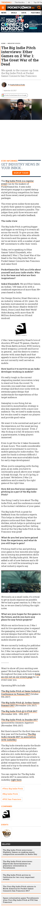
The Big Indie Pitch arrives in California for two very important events (18, 877)
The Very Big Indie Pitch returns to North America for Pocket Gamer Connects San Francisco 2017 (19, 888)
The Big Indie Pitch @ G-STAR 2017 (19, 711)
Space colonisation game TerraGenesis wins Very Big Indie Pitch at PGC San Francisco (21, 900)
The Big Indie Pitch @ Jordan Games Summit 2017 (20, 704)
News (3, 13)
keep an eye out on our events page (20, 675)
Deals (14, 13)
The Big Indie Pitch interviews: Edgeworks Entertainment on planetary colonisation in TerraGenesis (17, 864)
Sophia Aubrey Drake (17, 85)
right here (16, 780)
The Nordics (20, 2)
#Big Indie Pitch (10, 794)
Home (3, 43)
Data (23, 13)
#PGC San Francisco (11, 799)
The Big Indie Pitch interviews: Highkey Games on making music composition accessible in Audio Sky (20, 852)
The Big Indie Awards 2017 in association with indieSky (18, 737)
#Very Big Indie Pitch (12, 788)
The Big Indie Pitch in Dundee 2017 (19, 719)
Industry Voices (14, 43)
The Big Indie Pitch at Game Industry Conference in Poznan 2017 (20, 692)
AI (29, 2)
